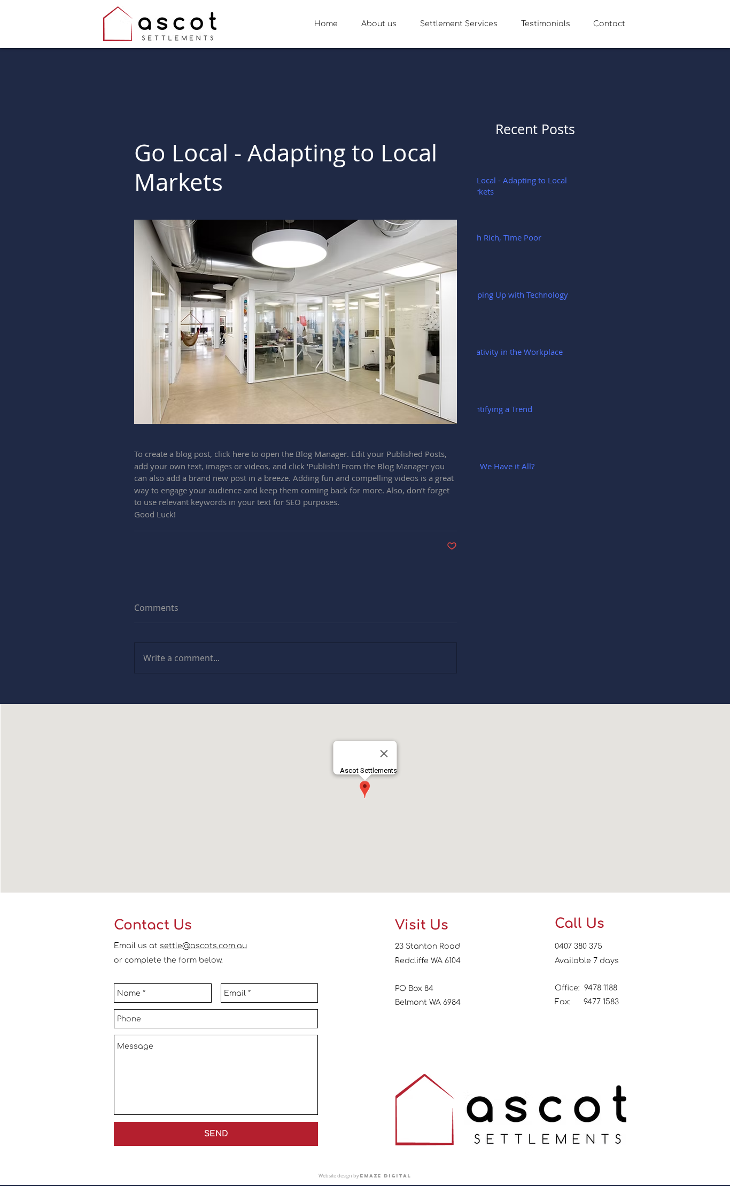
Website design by (339, 1176)
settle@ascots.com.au (203, 946)
